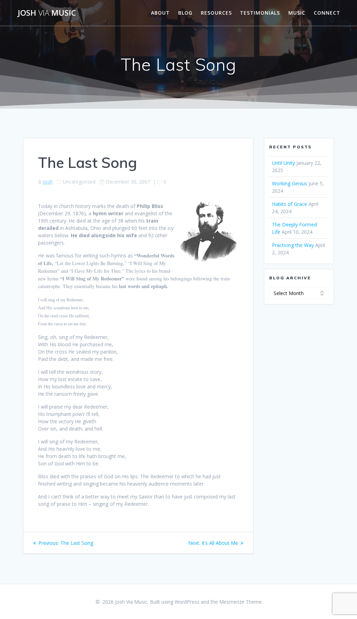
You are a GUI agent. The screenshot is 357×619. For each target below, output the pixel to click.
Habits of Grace (289, 204)
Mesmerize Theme (240, 601)
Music (296, 12)
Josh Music (47, 13)
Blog (185, 12)
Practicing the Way (293, 245)
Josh (48, 181)
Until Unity (283, 163)
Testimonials (260, 12)
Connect (327, 12)
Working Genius (289, 183)
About (160, 12)
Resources (216, 12)
